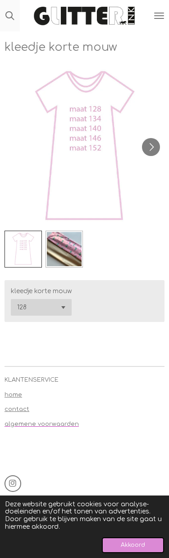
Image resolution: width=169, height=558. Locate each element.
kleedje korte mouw (41, 291)
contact (17, 409)
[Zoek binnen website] (10, 15)
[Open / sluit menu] (159, 15)
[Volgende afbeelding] (151, 147)
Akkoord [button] (133, 545)
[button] (23, 249)
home (13, 395)
